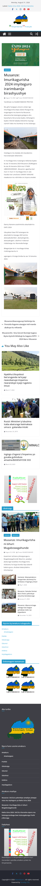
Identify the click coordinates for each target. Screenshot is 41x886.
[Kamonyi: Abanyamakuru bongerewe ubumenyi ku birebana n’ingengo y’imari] (9, 581)
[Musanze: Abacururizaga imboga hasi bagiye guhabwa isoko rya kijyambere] (9, 610)
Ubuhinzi (5, 647)
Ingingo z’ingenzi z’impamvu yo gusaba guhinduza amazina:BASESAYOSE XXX (19, 457)
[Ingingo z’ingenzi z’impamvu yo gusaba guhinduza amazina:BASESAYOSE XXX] (20, 441)
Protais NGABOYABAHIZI (25, 98)
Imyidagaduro (7, 654)
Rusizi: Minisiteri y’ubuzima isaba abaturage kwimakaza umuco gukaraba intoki (18, 424)
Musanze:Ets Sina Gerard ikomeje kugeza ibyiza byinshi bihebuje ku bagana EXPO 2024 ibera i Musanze (19, 336)
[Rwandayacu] (4, 34)
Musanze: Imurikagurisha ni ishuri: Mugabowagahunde (21, 6)
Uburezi (5, 643)
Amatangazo (8, 632)
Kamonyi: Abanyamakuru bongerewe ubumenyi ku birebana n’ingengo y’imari (27, 579)
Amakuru (7, 70)
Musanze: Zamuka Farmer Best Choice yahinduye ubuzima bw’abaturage (27, 593)
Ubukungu (16, 535)
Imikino (4, 651)
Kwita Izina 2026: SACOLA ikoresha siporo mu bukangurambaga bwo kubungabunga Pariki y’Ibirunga (19, 815)
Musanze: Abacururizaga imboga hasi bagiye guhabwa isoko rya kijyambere (27, 608)
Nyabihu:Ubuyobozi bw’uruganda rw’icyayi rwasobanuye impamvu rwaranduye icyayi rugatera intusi (17, 380)
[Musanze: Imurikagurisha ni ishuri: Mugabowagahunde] (20, 522)
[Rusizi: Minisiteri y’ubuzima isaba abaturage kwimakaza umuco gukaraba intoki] (20, 399)
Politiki (4, 636)
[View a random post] (36, 34)
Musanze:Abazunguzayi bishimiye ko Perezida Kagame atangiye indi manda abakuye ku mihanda (20, 324)
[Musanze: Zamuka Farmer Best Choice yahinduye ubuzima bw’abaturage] (9, 595)
